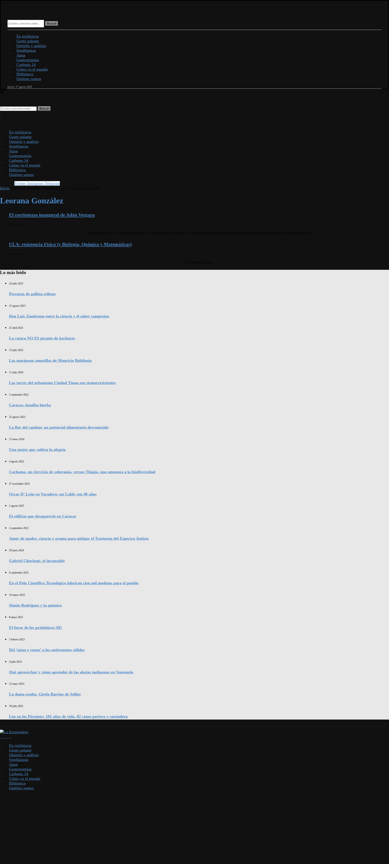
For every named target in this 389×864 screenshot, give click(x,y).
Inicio (4, 188)
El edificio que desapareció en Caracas (42, 516)
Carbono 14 (26, 64)
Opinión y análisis (31, 45)
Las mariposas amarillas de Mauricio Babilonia (50, 360)
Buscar (51, 23)
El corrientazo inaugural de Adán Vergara (52, 215)
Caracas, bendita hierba (30, 405)
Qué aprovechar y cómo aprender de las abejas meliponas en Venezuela (71, 672)
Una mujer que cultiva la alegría (37, 449)
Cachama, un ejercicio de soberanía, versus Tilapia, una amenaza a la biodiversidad (82, 472)
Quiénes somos (28, 78)
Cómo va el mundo (32, 69)
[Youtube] (10, 736)
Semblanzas (26, 50)
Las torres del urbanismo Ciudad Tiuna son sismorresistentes (62, 382)
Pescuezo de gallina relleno (32, 294)
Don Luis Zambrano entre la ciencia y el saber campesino (59, 316)
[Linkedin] (5, 736)
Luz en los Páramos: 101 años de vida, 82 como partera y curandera (68, 716)
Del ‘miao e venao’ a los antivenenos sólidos (47, 650)
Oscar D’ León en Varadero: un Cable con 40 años (53, 494)
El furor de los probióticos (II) (35, 627)
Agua (20, 55)
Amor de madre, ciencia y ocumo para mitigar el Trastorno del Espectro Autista (79, 538)
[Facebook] (1, 736)
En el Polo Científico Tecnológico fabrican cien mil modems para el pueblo (73, 583)
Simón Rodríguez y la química (35, 605)
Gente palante (27, 41)
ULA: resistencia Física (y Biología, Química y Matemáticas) (70, 244)
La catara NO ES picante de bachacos (42, 338)
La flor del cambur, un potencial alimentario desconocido (59, 427)
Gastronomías (27, 60)
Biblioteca (24, 74)
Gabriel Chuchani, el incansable (37, 560)
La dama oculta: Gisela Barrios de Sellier (45, 694)
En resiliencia (27, 36)
